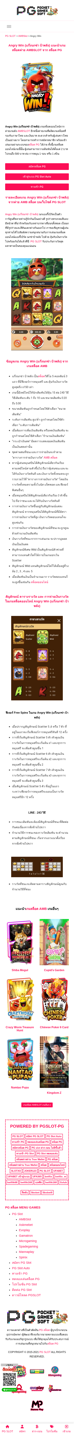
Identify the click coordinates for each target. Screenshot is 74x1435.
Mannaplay (26, 1252)
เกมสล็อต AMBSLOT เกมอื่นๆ (36, 1105)
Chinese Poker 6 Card (54, 1027)
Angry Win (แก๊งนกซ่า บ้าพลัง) (21, 214)
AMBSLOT (24, 131)
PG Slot (17, 1214)
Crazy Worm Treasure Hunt (20, 1029)
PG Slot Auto (21, 1268)
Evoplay (24, 1230)
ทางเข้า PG (20, 1273)
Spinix (23, 1257)
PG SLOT (36, 241)
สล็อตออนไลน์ (39, 582)
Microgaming (28, 1241)
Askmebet (26, 1225)
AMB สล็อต (50, 457)
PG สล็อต (44, 1330)
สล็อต (41, 376)
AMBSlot (25, 1219)
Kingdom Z (54, 1092)
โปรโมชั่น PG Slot (24, 1284)
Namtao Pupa (20, 1087)
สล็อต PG (34, 144)
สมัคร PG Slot (21, 1262)
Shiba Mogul (20, 970)
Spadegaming (28, 1246)
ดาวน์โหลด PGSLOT (26, 1295)
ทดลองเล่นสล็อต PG (26, 1279)
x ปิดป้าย (9, 1365)
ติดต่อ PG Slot (22, 1290)
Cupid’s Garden (54, 970)
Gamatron (26, 1235)
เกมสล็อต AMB (36, 909)
